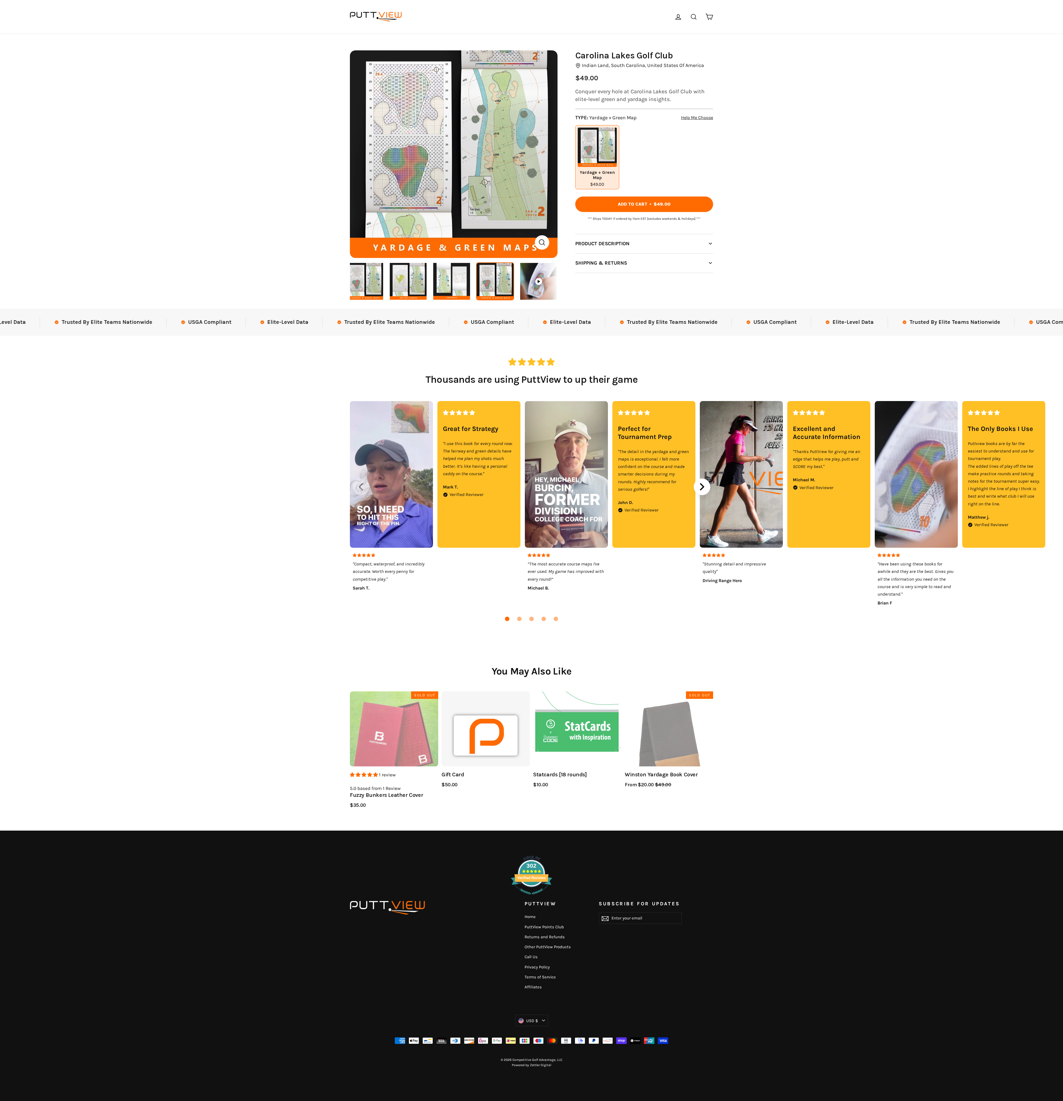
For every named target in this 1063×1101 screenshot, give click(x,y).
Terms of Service (540, 977)
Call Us (531, 956)
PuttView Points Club (544, 926)
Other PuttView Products (548, 946)
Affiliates (533, 986)
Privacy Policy (537, 967)
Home (530, 916)
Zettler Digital (540, 1065)
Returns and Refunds (545, 936)
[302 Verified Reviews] (531, 897)
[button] (507, 619)
